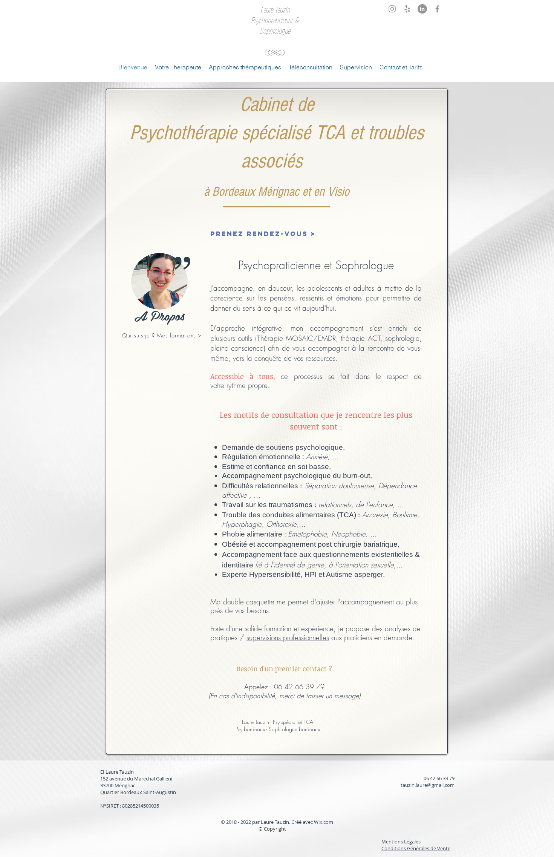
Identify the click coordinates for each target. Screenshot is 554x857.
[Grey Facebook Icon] (437, 9)
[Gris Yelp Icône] (407, 9)
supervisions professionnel (283, 637)
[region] (159, 294)
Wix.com (323, 822)
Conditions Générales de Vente (415, 848)
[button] (245, 67)
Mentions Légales (401, 841)
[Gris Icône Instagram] (392, 9)
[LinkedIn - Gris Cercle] (422, 9)
